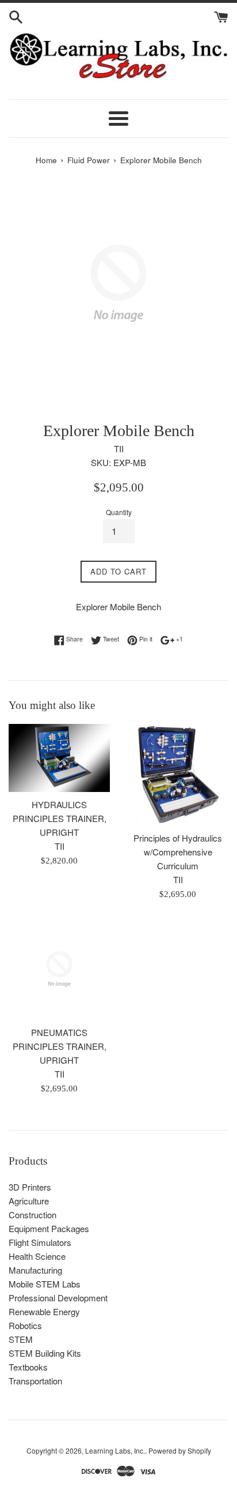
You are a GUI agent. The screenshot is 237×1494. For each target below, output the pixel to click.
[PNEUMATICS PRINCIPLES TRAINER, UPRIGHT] (59, 969)
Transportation (35, 1381)
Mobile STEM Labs (45, 1284)
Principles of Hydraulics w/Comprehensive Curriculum (177, 852)
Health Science (37, 1256)
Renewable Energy (44, 1311)
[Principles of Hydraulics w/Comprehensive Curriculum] (177, 774)
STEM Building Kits (45, 1353)
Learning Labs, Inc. (115, 1450)
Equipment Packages (49, 1228)
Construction (32, 1214)
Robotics (25, 1325)
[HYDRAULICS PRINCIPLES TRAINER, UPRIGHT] (59, 757)
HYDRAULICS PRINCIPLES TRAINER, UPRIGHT (59, 818)
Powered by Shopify (179, 1450)
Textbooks (28, 1367)
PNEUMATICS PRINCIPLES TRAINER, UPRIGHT (59, 1046)
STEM (21, 1339)
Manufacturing (35, 1270)
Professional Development (58, 1298)
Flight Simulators (40, 1242)
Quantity (119, 512)
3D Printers (30, 1187)
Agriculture (29, 1201)
